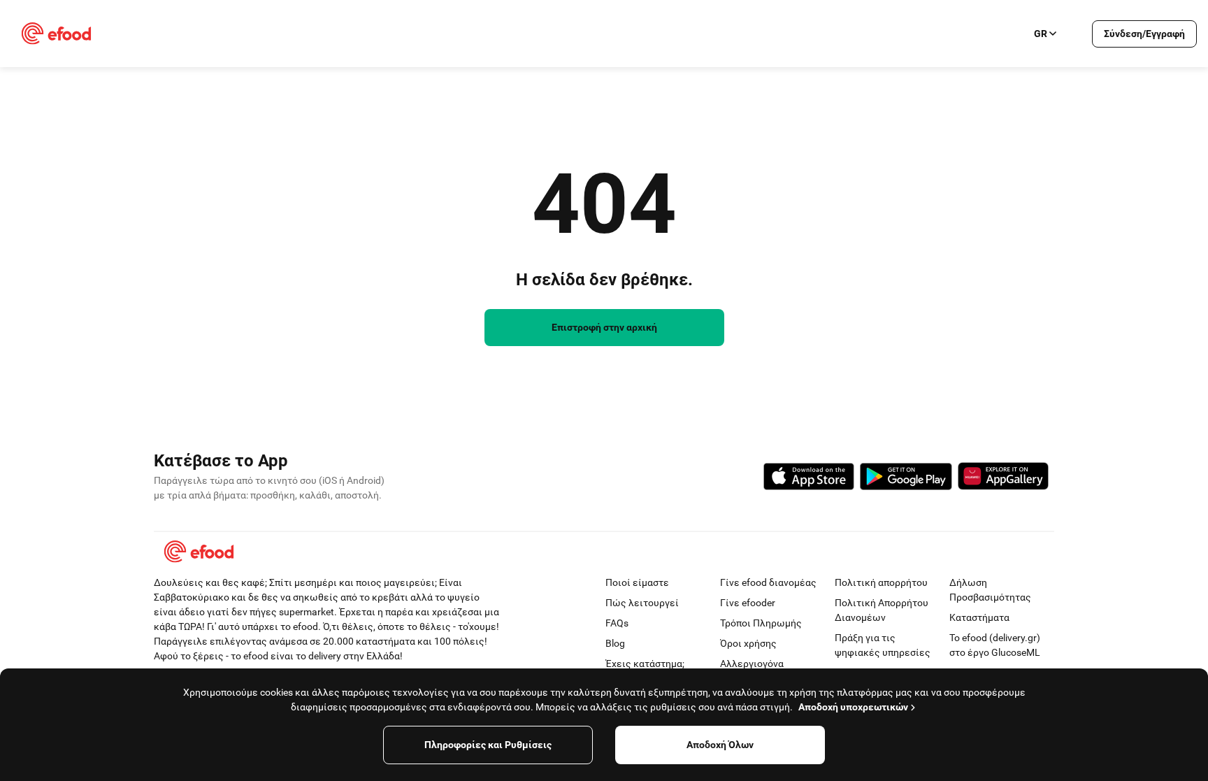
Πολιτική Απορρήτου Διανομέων (881, 610)
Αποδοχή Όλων (720, 744)
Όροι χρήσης (748, 643)
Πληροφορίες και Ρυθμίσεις (488, 744)
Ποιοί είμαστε (637, 582)
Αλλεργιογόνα (752, 663)
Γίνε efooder (747, 602)
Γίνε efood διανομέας (768, 582)
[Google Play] (906, 478)
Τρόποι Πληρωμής (761, 623)
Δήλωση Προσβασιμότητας (990, 590)
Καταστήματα (979, 617)
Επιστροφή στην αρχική (604, 327)
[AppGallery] (1003, 478)
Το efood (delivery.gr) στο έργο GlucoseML (994, 645)
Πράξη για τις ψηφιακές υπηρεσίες (882, 645)
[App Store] (808, 478)
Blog (615, 643)
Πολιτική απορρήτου (881, 582)
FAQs (616, 623)
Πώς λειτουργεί (642, 602)
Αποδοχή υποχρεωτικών (853, 706)
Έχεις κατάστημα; (644, 663)
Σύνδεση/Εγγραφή (1144, 33)
